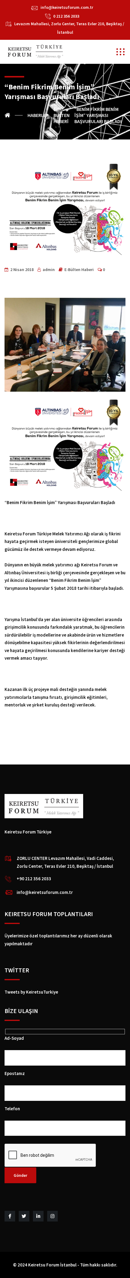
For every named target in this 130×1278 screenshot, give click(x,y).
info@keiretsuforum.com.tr (67, 7)
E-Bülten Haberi (79, 269)
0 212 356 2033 (66, 16)
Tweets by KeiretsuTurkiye (31, 992)
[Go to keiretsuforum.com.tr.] (14, 115)
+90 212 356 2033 (34, 878)
